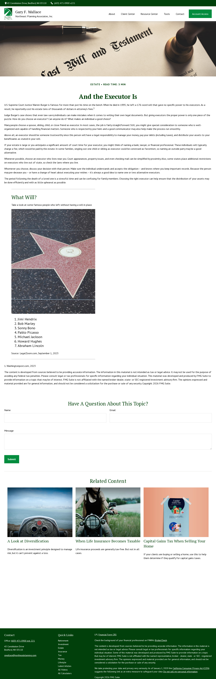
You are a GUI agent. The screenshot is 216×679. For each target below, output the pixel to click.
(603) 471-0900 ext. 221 (23, 640)
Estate (61, 647)
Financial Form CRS (108, 634)
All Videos (63, 669)
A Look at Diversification (28, 541)
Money (61, 658)
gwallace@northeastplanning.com (20, 655)
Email (113, 410)
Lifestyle (62, 662)
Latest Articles (64, 666)
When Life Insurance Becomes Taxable (108, 541)
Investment (63, 644)
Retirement (63, 640)
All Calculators (65, 673)
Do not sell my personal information (180, 671)
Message (9, 430)
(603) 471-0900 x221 (64, 3)
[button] (112, 14)
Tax (60, 655)
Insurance (62, 651)
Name (7, 410)
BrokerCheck (161, 640)
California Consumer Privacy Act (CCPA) (191, 668)
